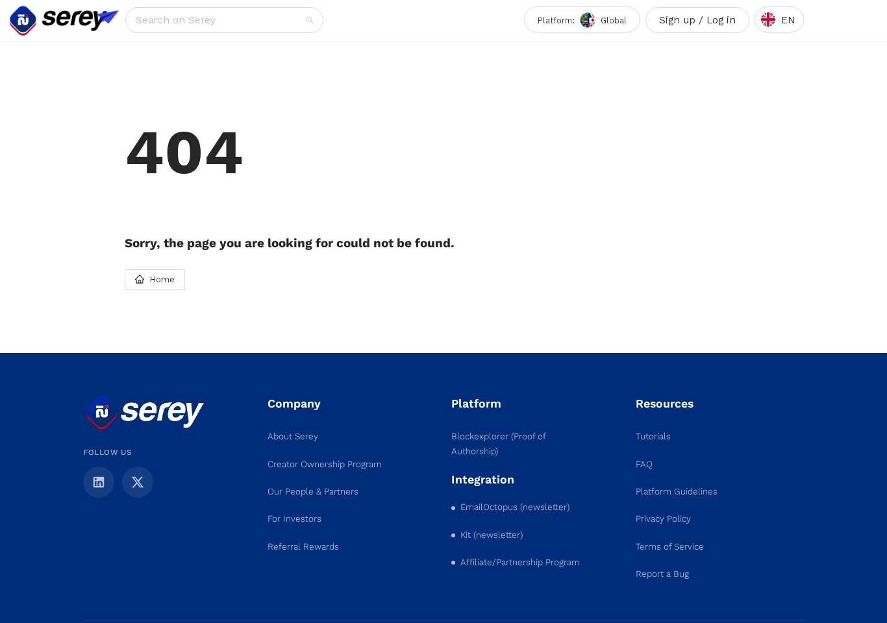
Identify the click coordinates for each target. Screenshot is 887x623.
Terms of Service (670, 546)
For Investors (294, 518)
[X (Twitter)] (137, 482)
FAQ (644, 464)
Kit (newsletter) (491, 535)
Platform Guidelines (677, 491)
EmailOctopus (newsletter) (514, 507)
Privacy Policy (663, 518)
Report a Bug (662, 574)
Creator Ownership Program (325, 464)
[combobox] (219, 20)
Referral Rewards (303, 546)
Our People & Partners (313, 491)
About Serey (293, 436)
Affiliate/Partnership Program (520, 562)
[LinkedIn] (98, 482)
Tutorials (653, 436)
